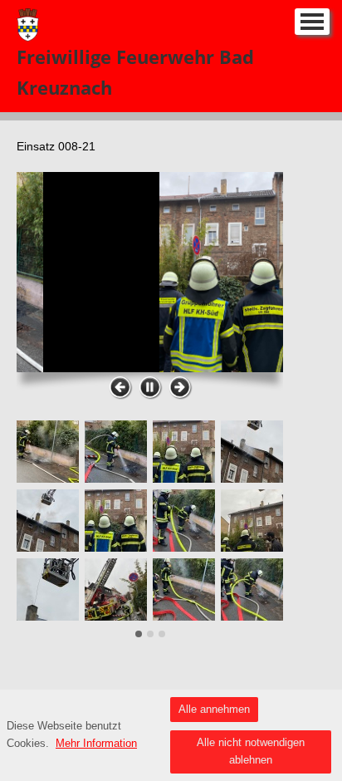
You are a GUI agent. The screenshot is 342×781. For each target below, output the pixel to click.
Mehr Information (96, 743)
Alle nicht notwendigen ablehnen (251, 751)
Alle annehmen (214, 709)
